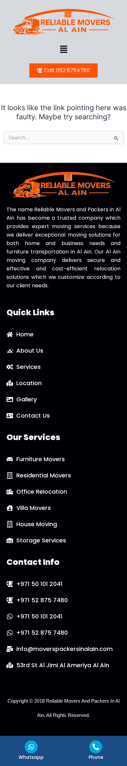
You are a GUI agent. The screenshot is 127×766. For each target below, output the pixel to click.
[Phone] (95, 746)
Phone (96, 757)
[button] (63, 50)
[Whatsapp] (31, 746)
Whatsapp (31, 757)
